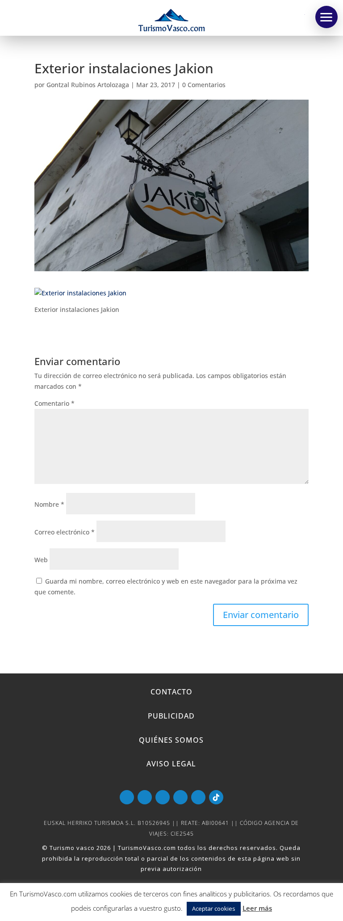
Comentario (54, 403)
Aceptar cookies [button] (213, 908)
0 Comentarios (204, 84)
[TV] (326, 17)
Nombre (49, 504)
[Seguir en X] (162, 797)
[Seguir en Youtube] (127, 797)
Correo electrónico (64, 532)
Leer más (257, 908)
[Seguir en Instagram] (198, 797)
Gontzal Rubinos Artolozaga (87, 84)
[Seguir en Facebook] (145, 797)
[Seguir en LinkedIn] (180, 797)
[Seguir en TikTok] (216, 797)
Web (41, 559)
